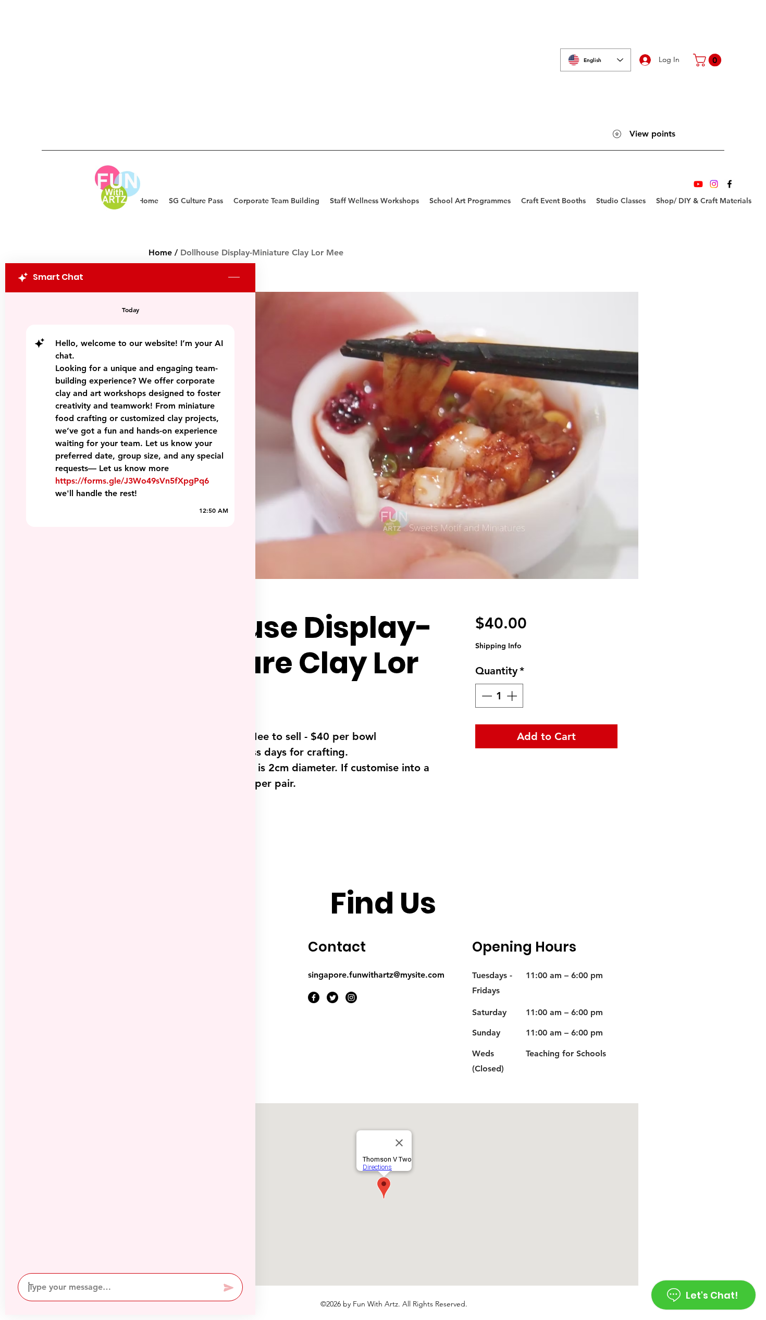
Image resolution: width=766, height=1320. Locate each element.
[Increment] (513, 695)
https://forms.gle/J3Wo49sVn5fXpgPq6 (132, 481)
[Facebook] (729, 184)
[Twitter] (332, 997)
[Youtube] (698, 184)
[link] (708, 60)
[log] (130, 779)
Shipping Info (498, 645)
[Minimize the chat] (234, 277)
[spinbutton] (499, 695)
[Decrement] (486, 695)
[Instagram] (714, 184)
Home (160, 252)
